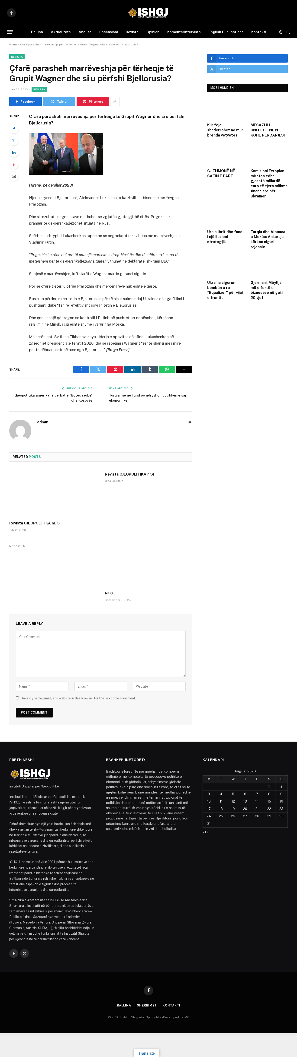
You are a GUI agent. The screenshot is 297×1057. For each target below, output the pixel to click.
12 (233, 801)
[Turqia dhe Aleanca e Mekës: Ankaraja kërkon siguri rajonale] (269, 215)
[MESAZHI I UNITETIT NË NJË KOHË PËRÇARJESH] (269, 108)
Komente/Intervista (184, 32)
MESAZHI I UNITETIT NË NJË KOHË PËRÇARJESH (269, 130)
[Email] (14, 176)
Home (13, 44)
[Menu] (10, 32)
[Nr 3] (148, 562)
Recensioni (108, 32)
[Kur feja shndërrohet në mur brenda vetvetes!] (226, 108)
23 (281, 809)
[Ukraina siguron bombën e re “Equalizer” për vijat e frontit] (226, 266)
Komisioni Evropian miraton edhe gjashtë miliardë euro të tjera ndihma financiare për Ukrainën (269, 183)
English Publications (226, 32)
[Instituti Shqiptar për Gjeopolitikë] (148, 12)
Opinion (152, 32)
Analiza (85, 32)
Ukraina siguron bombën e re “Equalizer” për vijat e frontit (225, 290)
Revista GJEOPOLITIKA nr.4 (129, 474)
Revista (132, 32)
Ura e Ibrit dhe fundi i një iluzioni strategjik (225, 237)
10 (209, 801)
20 (245, 809)
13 (245, 801)
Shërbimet (147, 1005)
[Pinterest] (14, 164)
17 (209, 809)
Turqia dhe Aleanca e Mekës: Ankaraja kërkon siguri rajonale (268, 239)
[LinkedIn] (14, 152)
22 (269, 809)
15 (269, 801)
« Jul (206, 832)
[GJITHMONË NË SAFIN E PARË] (226, 154)
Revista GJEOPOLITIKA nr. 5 (34, 523)
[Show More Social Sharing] (114, 101)
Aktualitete (61, 32)
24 (209, 816)
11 (221, 801)
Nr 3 (109, 593)
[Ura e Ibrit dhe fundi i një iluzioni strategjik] (226, 215)
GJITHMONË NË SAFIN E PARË (221, 173)
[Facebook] (14, 128)
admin (42, 422)
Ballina (37, 32)
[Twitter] (14, 140)
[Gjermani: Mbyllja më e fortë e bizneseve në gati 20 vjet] (269, 266)
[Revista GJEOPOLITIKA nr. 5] (53, 492)
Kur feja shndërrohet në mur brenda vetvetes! (225, 130)
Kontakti (258, 32)
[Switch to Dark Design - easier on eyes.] (281, 32)
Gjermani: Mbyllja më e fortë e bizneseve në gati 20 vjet (267, 290)
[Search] (288, 32)
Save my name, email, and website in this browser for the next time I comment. (78, 698)
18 (221, 809)
